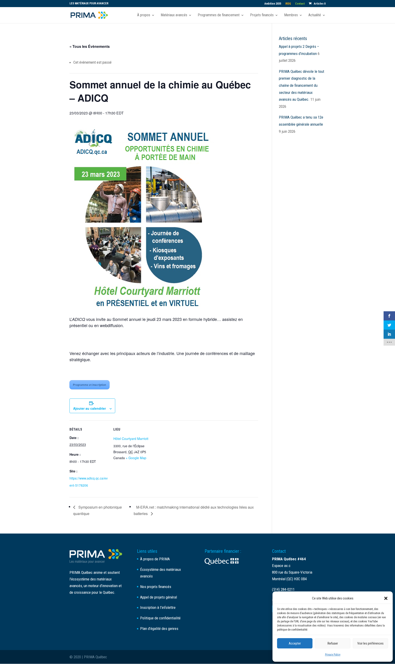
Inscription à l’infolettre (158, 607)
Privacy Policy (332, 654)
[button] (386, 598)
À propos (143, 15)
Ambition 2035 (272, 3)
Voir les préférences (370, 643)
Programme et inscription (89, 385)
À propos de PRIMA (155, 559)
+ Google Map (136, 457)
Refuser (333, 643)
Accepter (295, 643)
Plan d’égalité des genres (159, 628)
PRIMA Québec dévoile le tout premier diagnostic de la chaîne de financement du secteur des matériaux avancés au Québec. (301, 85)
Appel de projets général (158, 597)
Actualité (314, 15)
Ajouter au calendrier (89, 408)
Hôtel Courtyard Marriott (130, 438)
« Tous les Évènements (89, 46)
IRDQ (288, 3)
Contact (300, 3)
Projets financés (262, 15)
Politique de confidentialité (160, 618)
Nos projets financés (155, 586)
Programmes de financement (219, 15)
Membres (291, 15)
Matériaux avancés (174, 15)
